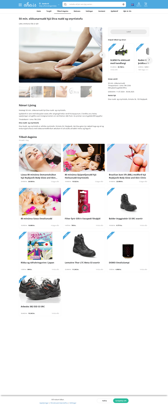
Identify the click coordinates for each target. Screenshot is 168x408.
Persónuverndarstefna (59, 403)
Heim (39, 11)
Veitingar (89, 11)
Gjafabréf (114, 11)
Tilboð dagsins (62, 11)
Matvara (77, 11)
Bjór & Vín (127, 11)
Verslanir (101, 11)
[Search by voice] (123, 4)
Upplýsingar (44, 403)
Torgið (48, 11)
